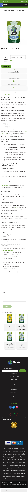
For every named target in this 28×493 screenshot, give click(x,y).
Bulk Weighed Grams (5, 59)
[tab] (15, 92)
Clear (11, 60)
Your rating (6, 271)
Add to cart (6, 66)
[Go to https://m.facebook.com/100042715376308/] (10, 407)
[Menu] (25, 4)
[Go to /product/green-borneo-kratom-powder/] (13, 414)
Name (4, 292)
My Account (24, 1)
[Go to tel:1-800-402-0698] (14, 403)
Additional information (9, 94)
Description (15, 93)
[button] (2, 1)
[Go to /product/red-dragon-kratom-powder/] (17, 414)
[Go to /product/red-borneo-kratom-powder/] (10, 414)
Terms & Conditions (6, 484)
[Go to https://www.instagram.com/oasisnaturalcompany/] (17, 407)
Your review (6, 274)
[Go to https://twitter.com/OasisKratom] (13, 407)
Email (4, 298)
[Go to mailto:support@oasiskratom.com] (14, 400)
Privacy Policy (21, 482)
